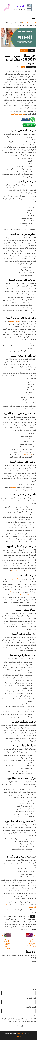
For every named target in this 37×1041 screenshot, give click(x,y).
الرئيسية (33, 23)
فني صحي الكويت (27, 454)
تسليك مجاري (16, 579)
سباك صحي (15, 238)
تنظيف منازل (20, 570)
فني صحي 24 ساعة (25, 922)
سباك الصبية (12, 916)
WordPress (20, 1034)
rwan (20, 67)
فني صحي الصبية (14, 921)
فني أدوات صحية (22, 919)
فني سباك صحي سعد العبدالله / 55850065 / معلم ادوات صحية (7, 944)
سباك (12, 570)
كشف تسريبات (26, 926)
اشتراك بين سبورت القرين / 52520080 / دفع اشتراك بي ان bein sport (31, 943)
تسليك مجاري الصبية (23, 916)
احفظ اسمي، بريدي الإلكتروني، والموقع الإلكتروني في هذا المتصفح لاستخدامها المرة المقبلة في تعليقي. (19, 1020)
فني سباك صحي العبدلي (18, 114)
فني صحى (13, 487)
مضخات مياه (28, 594)
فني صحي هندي (20, 924)
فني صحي (25, 163)
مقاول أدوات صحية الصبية (23, 929)
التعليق (33, 961)
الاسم (33, 989)
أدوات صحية (25, 23)
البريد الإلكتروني (30, 998)
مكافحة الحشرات (14, 321)
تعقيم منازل (28, 570)
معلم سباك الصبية (15, 927)
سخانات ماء (19, 594)
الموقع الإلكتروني (31, 1007)
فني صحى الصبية (11, 919)
